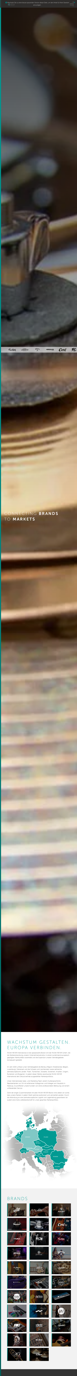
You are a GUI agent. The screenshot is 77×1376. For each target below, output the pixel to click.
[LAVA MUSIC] (16, 1282)
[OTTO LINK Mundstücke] (39, 1311)
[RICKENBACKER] (16, 1325)
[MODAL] (61, 1296)
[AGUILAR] (16, 1209)
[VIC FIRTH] (39, 1339)
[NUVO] (16, 1311)
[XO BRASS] (16, 1354)
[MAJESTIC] (39, 1282)
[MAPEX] (61, 1282)
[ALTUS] (39, 1209)
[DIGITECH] (16, 1238)
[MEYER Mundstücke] (39, 1296)
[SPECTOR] (61, 1325)
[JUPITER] (39, 1253)
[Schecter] (39, 1325)
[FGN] (39, 1238)
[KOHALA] (61, 1253)
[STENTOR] (16, 1339)
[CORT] (61, 1224)
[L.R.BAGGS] (16, 1267)
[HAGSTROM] (61, 1238)
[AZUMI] (61, 1209)
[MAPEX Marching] (16, 1296)
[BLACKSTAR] (16, 1224)
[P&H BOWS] (61, 1311)
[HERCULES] (16, 1253)
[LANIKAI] (39, 1267)
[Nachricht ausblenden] (74, 2)
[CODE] (39, 1224)
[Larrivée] (61, 1267)
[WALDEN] (61, 1339)
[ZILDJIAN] (39, 1354)
